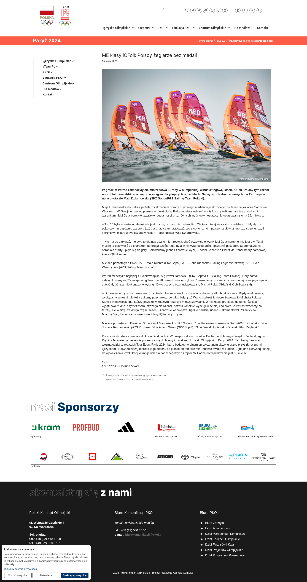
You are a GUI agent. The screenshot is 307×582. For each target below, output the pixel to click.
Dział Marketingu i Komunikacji (225, 533)
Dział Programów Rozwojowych (226, 555)
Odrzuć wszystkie (18, 575)
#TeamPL (144, 28)
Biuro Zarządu (214, 523)
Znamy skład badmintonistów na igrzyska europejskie (136, 375)
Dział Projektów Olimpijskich (224, 550)
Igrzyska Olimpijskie (116, 28)
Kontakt (262, 28)
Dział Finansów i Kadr (220, 544)
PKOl (161, 28)
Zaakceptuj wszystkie (75, 575)
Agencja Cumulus (183, 572)
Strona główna (206, 41)
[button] (132, 28)
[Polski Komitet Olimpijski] (54, 15)
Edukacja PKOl (181, 28)
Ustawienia (46, 575)
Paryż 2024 (47, 40)
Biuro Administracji (217, 528)
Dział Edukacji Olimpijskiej (223, 539)
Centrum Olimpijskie (212, 28)
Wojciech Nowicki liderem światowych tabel (130, 379)
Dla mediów (242, 28)
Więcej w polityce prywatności (20, 568)
